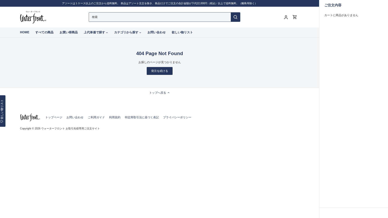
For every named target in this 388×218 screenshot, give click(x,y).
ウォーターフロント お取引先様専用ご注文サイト (70, 128)
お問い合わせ (74, 117)
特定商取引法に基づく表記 (142, 117)
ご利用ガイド (96, 117)
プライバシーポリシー (177, 117)
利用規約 (114, 117)
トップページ (53, 117)
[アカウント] (286, 17)
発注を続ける (159, 70)
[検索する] (235, 17)
